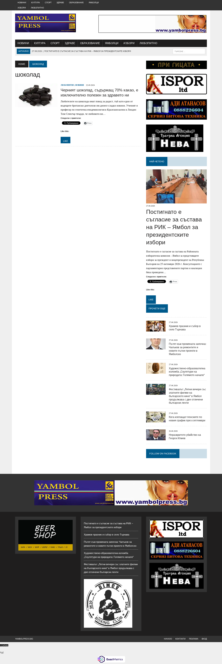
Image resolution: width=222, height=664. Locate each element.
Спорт (48, 2)
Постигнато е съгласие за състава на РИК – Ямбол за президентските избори (174, 226)
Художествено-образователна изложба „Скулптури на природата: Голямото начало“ (187, 372)
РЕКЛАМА (193, 639)
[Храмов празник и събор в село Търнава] (156, 329)
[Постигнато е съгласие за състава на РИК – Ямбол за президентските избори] (176, 201)
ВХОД (204, 639)
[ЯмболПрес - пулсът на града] (45, 23)
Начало (168, 639)
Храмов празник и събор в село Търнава (106, 534)
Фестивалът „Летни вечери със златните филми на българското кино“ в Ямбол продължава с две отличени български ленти (187, 396)
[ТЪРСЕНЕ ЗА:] (189, 51)
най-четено (156, 161)
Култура (35, 2)
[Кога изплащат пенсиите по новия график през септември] (156, 420)
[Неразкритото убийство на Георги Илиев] (156, 438)
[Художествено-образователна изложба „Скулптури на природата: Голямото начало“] (156, 371)
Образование (76, 2)
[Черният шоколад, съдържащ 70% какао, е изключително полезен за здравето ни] (36, 105)
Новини (22, 2)
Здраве (60, 2)
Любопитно (37, 8)
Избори (22, 8)
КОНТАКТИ (180, 639)
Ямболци (94, 2)
